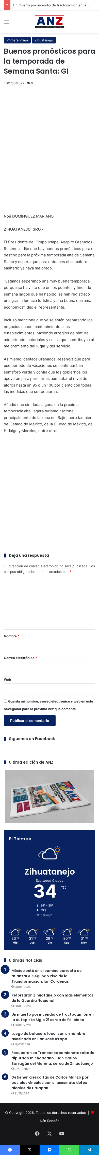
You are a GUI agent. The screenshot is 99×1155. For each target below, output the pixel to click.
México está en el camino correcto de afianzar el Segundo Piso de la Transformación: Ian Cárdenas (46, 976)
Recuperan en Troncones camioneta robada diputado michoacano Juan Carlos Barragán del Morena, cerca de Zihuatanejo (52, 1058)
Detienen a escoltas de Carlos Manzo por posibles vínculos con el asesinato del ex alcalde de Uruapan (50, 1083)
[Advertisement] (49, 145)
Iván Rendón (49, 1121)
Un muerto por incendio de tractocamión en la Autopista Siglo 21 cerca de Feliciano (52, 1017)
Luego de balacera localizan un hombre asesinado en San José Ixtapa (48, 1036)
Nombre (11, 636)
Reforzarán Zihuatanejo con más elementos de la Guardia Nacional (52, 998)
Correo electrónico (20, 658)
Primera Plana (17, 40)
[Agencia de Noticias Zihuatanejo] (49, 21)
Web (7, 679)
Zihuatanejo (44, 40)
